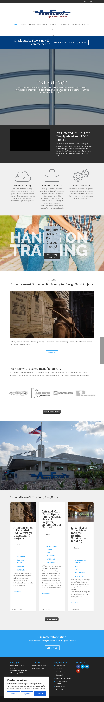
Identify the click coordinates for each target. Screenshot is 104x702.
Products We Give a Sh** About (22, 550)
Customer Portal (20, 561)
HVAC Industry (22, 570)
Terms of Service (61, 690)
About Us (64, 24)
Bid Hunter (21, 556)
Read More (52, 353)
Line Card (85, 24)
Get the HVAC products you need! (70, 42)
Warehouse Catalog (22, 185)
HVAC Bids (20, 566)
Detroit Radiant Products (51, 548)
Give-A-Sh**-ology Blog (37, 24)
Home (15, 24)
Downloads (59, 675)
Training (53, 24)
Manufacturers (60, 666)
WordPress (35, 699)
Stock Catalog (60, 672)
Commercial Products (52, 185)
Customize (13, 693)
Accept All (40, 693)
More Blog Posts (52, 619)
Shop (51, 29)
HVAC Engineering (50, 554)
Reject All (27, 693)
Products (23, 24)
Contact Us (76, 24)
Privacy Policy (60, 687)
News (54, 534)
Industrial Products (81, 185)
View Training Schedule (52, 256)
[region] (26, 687)
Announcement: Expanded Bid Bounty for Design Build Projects (52, 284)
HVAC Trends (50, 563)
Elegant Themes (20, 699)
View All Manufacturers (51, 411)
